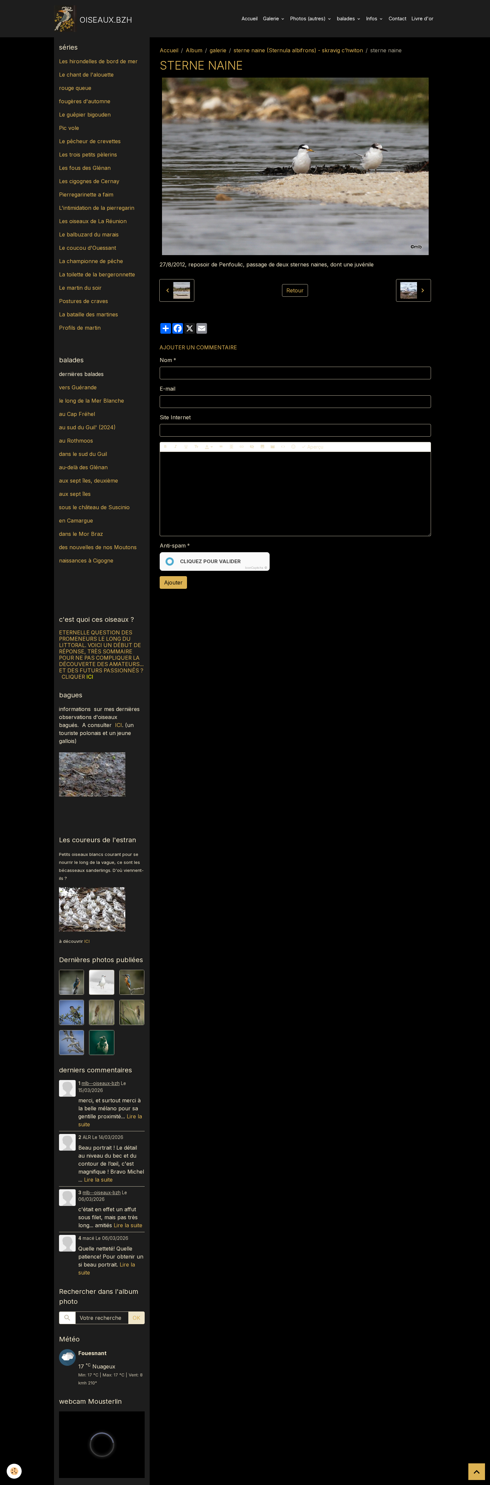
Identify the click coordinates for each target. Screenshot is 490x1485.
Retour (295, 290)
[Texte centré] (231, 447)
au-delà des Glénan (83, 467)
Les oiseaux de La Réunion (93, 221)
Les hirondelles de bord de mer (98, 61)
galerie (218, 50)
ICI (118, 725)
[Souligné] (186, 447)
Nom (166, 360)
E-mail (167, 388)
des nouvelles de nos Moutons (98, 547)
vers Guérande (78, 387)
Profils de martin (80, 327)
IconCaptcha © (256, 567)
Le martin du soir (80, 287)
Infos (372, 18)
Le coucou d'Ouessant (87, 247)
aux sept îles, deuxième (88, 480)
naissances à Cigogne (86, 560)
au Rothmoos (76, 440)
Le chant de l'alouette (86, 74)
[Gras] (165, 447)
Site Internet (175, 417)
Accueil (250, 18)
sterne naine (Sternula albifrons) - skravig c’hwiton (298, 50)
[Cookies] (14, 1471)
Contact (397, 18)
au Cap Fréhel (77, 414)
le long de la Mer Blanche (91, 400)
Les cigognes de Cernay (89, 181)
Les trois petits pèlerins (88, 154)
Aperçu (314, 447)
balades (346, 18)
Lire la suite (98, 1179)
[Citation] (221, 447)
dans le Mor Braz (81, 534)
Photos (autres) (308, 18)
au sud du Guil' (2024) (87, 427)
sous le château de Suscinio (94, 507)
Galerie (271, 18)
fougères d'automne (84, 101)
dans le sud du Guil (83, 454)
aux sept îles (75, 494)
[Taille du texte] (196, 447)
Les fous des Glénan (85, 168)
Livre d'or (422, 18)
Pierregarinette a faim (86, 194)
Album (194, 50)
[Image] (262, 447)
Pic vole (70, 128)
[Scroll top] (476, 1471)
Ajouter (173, 582)
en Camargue (77, 520)
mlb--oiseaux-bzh (101, 1083)
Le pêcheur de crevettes (90, 141)
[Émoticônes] (293, 447)
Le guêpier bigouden (85, 114)
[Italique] (175, 447)
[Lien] (241, 447)
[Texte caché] (252, 447)
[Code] (283, 447)
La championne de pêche (91, 261)
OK (136, 1317)
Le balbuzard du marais (89, 234)
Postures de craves (83, 301)
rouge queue (75, 88)
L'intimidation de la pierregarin (96, 207)
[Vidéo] (272, 447)
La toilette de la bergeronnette (97, 274)
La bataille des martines (88, 314)
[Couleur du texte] (209, 447)
